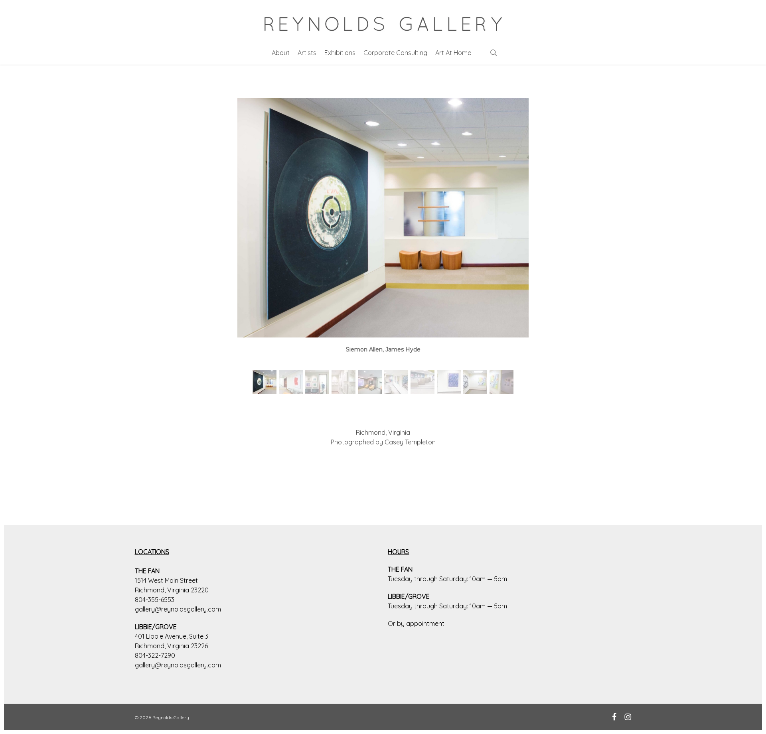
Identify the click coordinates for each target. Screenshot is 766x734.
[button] (264, 382)
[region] (383, 250)
